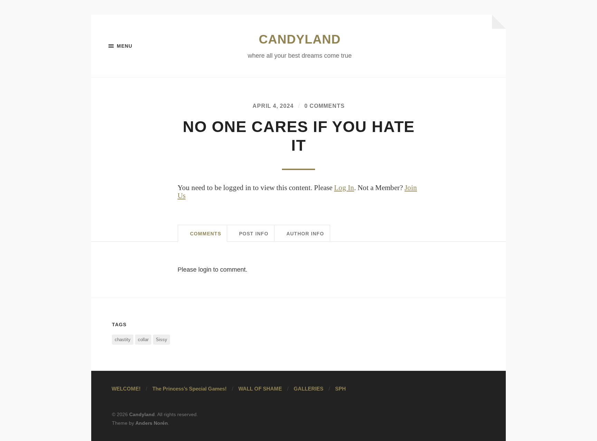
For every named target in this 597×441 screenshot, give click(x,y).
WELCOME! (126, 389)
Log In (344, 187)
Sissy (161, 339)
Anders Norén (151, 423)
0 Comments (324, 106)
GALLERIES (308, 389)
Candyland (300, 39)
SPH (340, 389)
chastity (123, 339)
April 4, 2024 (273, 106)
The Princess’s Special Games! (189, 389)
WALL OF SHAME (260, 389)
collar (143, 339)
